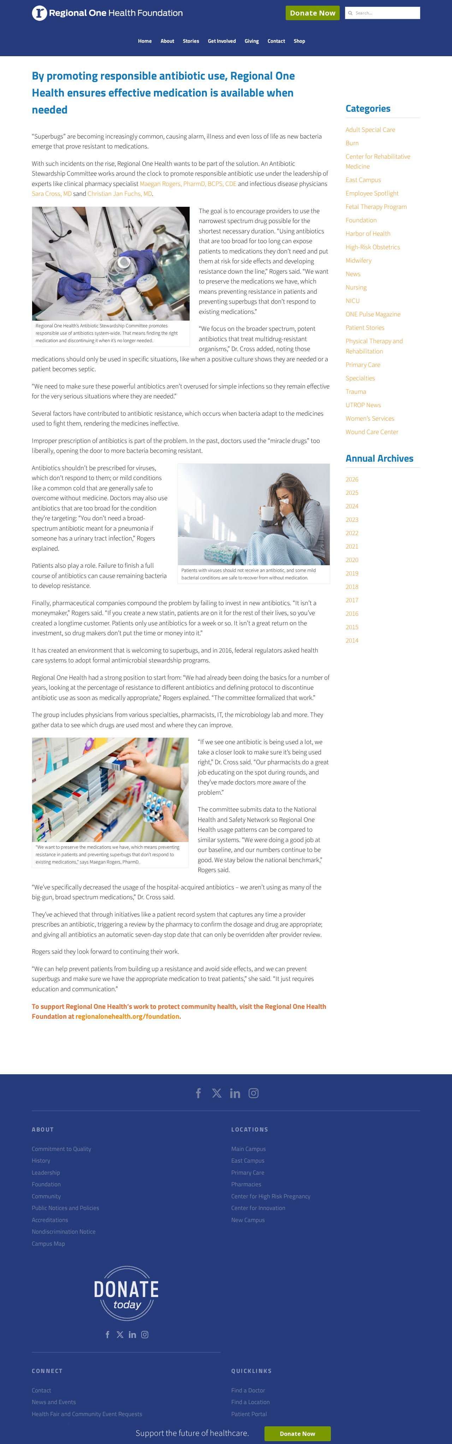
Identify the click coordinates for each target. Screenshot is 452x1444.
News (353, 274)
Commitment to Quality (61, 1149)
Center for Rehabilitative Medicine (378, 162)
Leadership (46, 1172)
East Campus (363, 180)
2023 (352, 520)
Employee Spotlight (372, 193)
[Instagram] (253, 1093)
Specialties (360, 378)
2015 (352, 627)
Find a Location (250, 1402)
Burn (352, 143)
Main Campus (248, 1149)
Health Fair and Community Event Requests (87, 1414)
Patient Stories (365, 328)
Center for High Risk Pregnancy (270, 1196)
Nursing (356, 287)
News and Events (54, 1402)
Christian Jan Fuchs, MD (120, 194)
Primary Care (363, 365)
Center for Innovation (258, 1208)
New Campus (248, 1220)
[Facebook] (198, 1093)
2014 (352, 640)
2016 (352, 614)
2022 (352, 533)
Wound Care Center (372, 432)
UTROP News (363, 405)
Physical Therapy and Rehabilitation (374, 346)
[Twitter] (217, 1093)
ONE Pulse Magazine (373, 314)
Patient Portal (249, 1414)
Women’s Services (370, 418)
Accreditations (50, 1220)
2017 (352, 600)
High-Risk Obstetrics (373, 247)
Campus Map (48, 1243)
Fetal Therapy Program (376, 207)
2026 (352, 479)
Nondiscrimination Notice (64, 1231)
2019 (352, 573)
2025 (352, 493)
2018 (352, 587)
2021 (352, 546)
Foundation (361, 220)
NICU (353, 301)
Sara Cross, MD (52, 194)
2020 (352, 560)
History (41, 1160)
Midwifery (358, 260)
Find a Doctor (248, 1390)
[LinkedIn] (235, 1093)
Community (46, 1196)
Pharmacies (246, 1184)
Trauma (356, 392)
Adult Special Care (370, 130)
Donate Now (312, 13)
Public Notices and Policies (65, 1208)
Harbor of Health (368, 234)
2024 (352, 506)
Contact (41, 1390)
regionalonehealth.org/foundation (127, 1016)
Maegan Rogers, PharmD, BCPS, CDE (188, 184)
